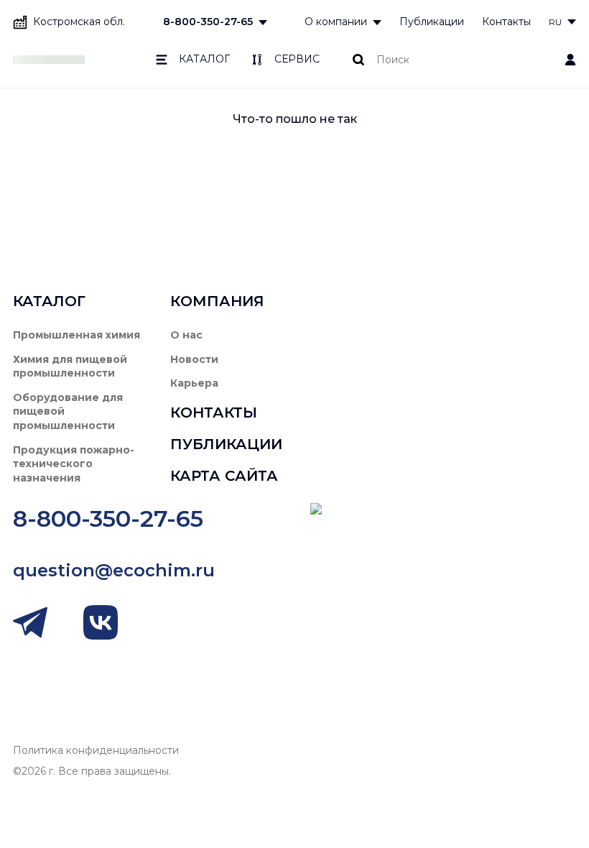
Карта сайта (224, 475)
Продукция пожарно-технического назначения (73, 463)
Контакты (506, 21)
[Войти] (570, 59)
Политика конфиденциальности (96, 750)
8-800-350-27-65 (208, 21)
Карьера (194, 383)
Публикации (431, 21)
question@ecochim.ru (114, 570)
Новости (194, 359)
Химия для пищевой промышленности (70, 366)
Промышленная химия (76, 334)
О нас (186, 334)
